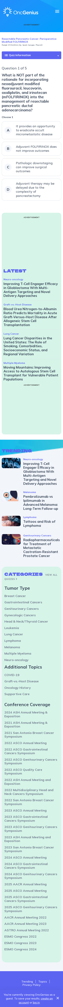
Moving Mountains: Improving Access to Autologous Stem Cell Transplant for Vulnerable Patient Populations (31, 373)
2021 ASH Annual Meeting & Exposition (25, 725)
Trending (27, 981)
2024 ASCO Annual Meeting (25, 857)
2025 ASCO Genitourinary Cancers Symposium (30, 909)
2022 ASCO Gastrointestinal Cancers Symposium (26, 751)
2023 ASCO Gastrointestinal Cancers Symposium (26, 819)
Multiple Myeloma (14, 363)
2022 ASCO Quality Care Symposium (23, 772)
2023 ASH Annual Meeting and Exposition (27, 839)
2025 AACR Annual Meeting (25, 884)
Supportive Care (17, 694)
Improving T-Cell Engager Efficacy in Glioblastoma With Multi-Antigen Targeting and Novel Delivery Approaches (31, 290)
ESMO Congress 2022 (20, 936)
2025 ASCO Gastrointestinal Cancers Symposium (26, 899)
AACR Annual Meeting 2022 (25, 917)
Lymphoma (29, 517)
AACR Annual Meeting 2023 (25, 924)
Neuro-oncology (13, 279)
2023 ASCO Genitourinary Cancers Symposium (30, 829)
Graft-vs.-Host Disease (17, 304)
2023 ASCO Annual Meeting (25, 810)
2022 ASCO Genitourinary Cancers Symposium (30, 761)
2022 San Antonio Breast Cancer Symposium (29, 802)
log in (36, 1002)
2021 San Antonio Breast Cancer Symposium (29, 735)
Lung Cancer (11, 333)
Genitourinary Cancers (37, 535)
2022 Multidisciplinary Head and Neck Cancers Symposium (28, 792)
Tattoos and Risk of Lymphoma (39, 523)
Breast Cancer (15, 596)
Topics (42, 981)
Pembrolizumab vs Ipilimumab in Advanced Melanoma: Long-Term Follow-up (40, 502)
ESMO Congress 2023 (20, 943)
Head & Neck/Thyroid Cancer (26, 621)
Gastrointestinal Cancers (23, 602)
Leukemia (11, 628)
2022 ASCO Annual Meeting (25, 743)
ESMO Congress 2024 (20, 949)
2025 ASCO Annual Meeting (25, 891)
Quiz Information (17, 55)
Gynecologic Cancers (20, 615)
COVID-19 (11, 675)
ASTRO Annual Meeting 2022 (26, 930)
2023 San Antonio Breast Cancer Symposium (29, 849)
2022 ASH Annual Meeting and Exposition (27, 782)
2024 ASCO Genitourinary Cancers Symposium (30, 876)
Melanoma (29, 492)
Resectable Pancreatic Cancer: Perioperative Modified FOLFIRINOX (29, 40)
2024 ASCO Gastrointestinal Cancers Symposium (26, 866)
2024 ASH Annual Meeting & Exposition (25, 714)
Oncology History (17, 688)
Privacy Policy (31, 985)
